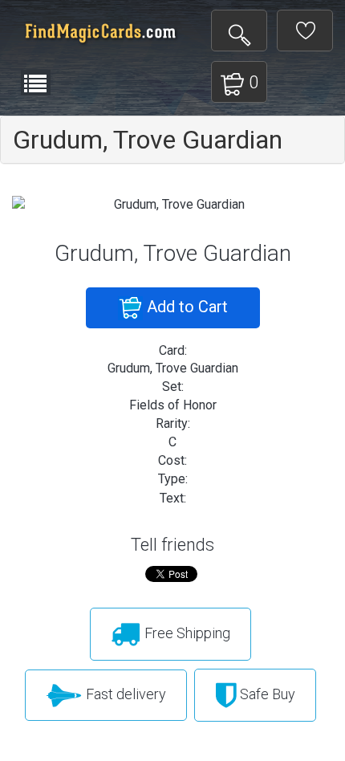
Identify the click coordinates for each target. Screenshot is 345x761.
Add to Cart (185, 306)
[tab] (172, 139)
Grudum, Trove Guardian (147, 139)
